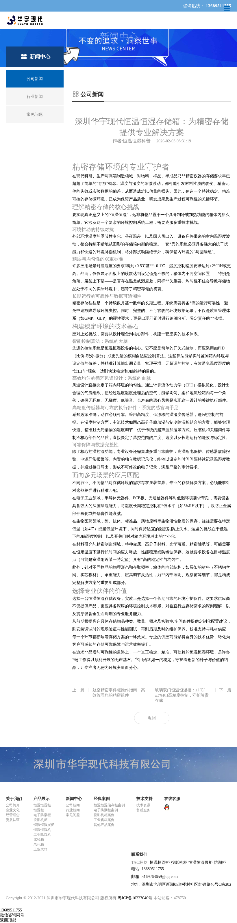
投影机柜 (40, 820)
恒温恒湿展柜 (44, 825)
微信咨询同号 (12, 915)
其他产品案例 (104, 825)
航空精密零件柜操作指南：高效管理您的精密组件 (108, 692)
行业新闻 (73, 810)
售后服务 (143, 810)
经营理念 (13, 815)
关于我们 (14, 799)
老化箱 (39, 844)
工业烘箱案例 (104, 820)
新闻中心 (74, 799)
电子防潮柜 (42, 815)
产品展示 (42, 799)
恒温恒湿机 (42, 830)
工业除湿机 (42, 835)
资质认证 (13, 820)
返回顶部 (8, 920)
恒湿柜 (39, 810)
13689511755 (11, 910)
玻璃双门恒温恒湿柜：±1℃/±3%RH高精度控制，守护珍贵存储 (193, 695)
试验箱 (39, 840)
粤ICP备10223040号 (135, 898)
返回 (152, 718)
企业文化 (13, 810)
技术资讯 (143, 805)
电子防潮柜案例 (106, 810)
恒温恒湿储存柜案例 (109, 805)
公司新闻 (73, 805)
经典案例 (102, 799)
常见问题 (73, 815)
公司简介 (13, 805)
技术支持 (144, 799)
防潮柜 (220, 862)
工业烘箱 (40, 849)
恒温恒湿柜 (42, 805)
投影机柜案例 (104, 815)
